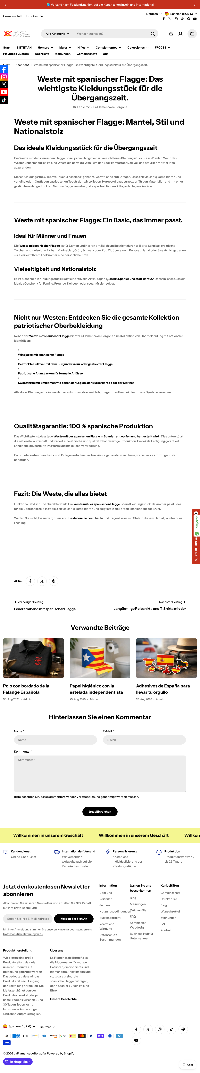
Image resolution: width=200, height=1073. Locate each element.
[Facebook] (4, 69)
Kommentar (23, 751)
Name (19, 731)
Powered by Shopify (60, 1053)
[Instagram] (4, 77)
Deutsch (152, 13)
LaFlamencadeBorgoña (30, 1053)
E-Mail (108, 731)
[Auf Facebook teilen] (30, 581)
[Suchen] (152, 33)
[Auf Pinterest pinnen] (53, 581)
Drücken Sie (34, 16)
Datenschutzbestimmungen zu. (23, 934)
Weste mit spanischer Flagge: (58, 220)
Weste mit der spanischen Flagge (42, 158)
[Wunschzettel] (171, 33)
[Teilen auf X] (42, 581)
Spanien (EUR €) (181, 14)
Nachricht (22, 65)
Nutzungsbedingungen (72, 929)
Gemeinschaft (12, 16)
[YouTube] (4, 92)
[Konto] (180, 33)
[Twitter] (4, 84)
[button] (5, 4)
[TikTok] (4, 100)
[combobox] (99, 33)
